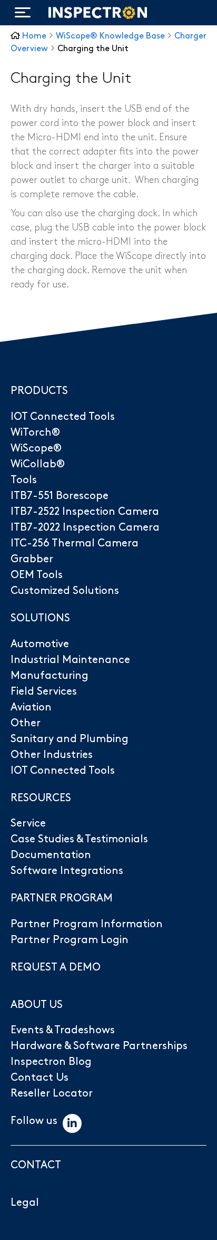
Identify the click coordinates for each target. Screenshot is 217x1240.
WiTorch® (35, 432)
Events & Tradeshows (63, 1030)
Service (28, 823)
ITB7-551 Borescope (59, 496)
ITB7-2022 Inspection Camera (85, 527)
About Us (37, 1005)
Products (39, 391)
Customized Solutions (65, 590)
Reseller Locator (52, 1093)
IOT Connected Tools (63, 416)
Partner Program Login (70, 940)
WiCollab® (38, 464)
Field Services (44, 691)
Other (26, 723)
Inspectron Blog (51, 1061)
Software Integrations (67, 871)
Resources (41, 798)
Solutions (40, 618)
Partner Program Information (87, 924)
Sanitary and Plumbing (70, 739)
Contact (36, 1165)
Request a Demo (56, 967)
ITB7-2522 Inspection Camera (85, 511)
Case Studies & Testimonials (79, 839)
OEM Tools (37, 575)
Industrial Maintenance (70, 660)
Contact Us (39, 1077)
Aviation (31, 707)
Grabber (32, 559)
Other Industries (52, 755)
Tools (24, 480)
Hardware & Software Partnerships (99, 1046)
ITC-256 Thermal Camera (75, 543)
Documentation (51, 855)
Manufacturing (49, 675)
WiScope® (36, 448)
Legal (25, 1202)
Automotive (40, 644)
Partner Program (62, 898)
